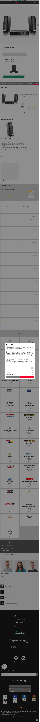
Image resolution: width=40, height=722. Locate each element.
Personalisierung (9, 372)
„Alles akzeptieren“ (26, 355)
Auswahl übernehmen (13, 376)
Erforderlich (8, 365)
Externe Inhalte (9, 374)
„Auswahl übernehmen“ (28, 359)
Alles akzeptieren (27, 376)
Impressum (17, 363)
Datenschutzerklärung (9, 363)
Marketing (8, 370)
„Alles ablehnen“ (23, 352)
